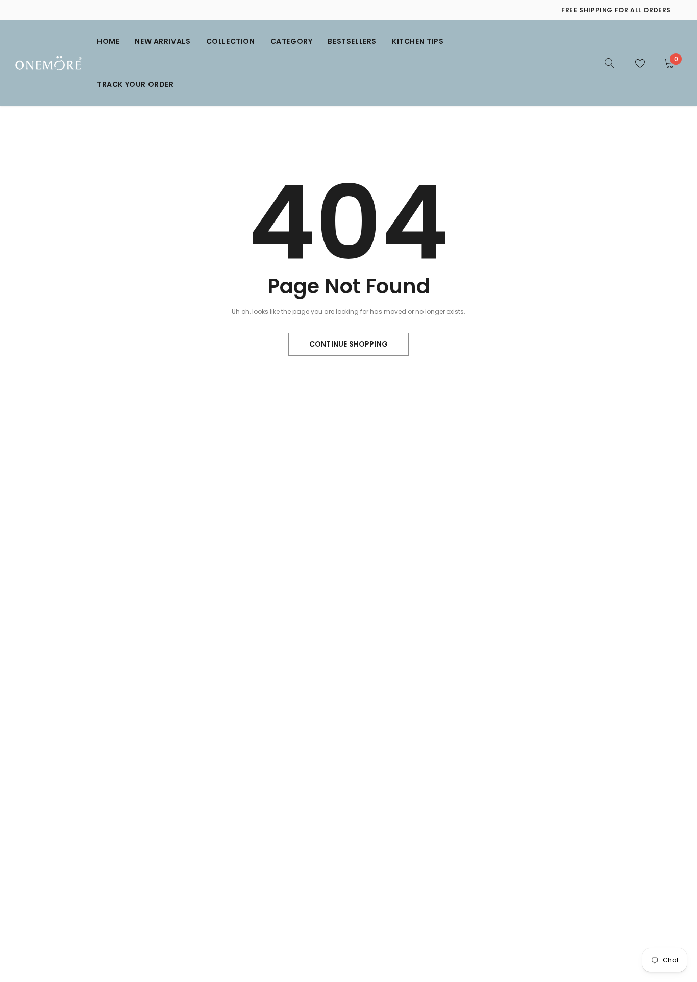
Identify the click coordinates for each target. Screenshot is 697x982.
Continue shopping (348, 344)
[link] (610, 62)
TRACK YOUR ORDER (135, 84)
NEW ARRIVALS (162, 41)
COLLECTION (230, 41)
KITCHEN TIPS (417, 41)
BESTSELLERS (352, 41)
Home (108, 41)
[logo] (48, 63)
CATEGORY (291, 41)
